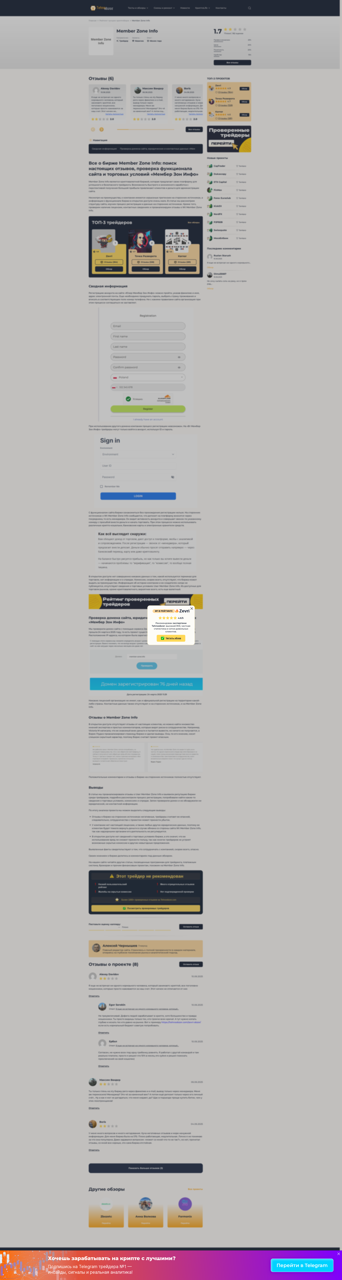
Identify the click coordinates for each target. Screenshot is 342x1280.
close (191, 608)
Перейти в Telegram (302, 1265)
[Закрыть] (338, 1253)
